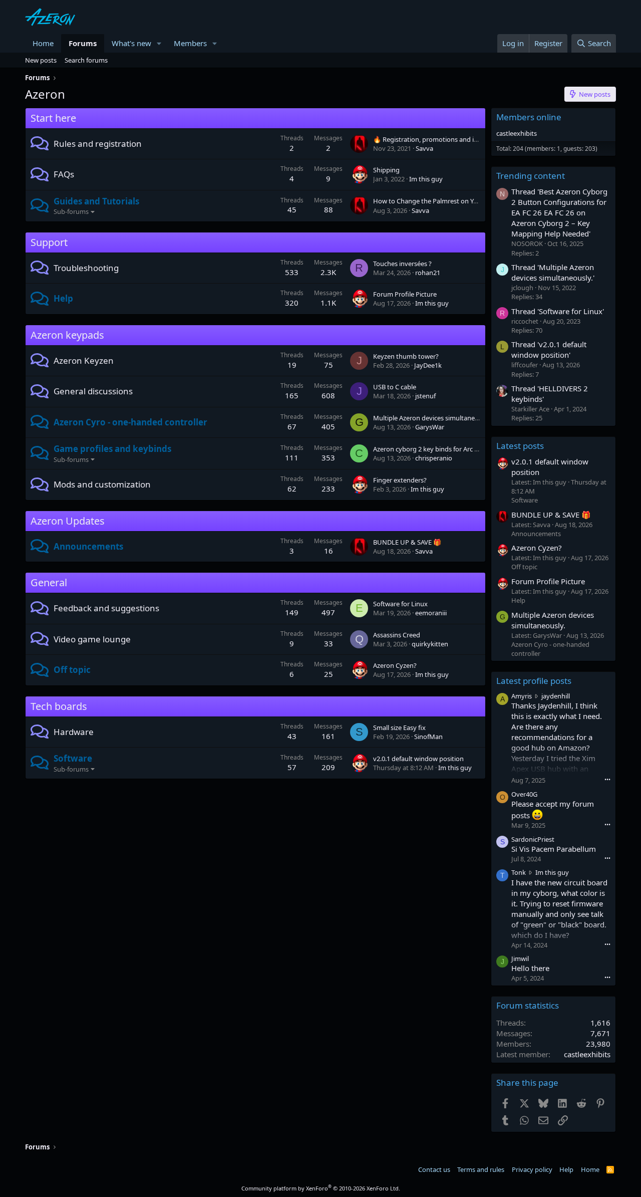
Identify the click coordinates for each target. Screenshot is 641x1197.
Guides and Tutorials (96, 201)
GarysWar (429, 426)
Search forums (86, 60)
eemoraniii (431, 612)
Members (190, 43)
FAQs (64, 174)
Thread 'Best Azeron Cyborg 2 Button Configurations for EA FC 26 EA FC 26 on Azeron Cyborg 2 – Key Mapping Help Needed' (559, 212)
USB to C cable (394, 386)
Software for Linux (400, 603)
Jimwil (520, 958)
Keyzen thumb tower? (406, 356)
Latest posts (520, 445)
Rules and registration (98, 143)
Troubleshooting (86, 268)
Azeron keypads (67, 335)
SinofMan (428, 736)
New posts (41, 60)
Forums (83, 43)
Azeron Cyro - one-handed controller (130, 422)
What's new (131, 43)
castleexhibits (516, 133)
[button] (159, 43)
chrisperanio (433, 457)
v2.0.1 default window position (418, 758)
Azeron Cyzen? (395, 665)
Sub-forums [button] (71, 211)
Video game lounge (92, 639)
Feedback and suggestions (106, 608)
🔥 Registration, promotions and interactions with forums (459, 139)
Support (49, 242)
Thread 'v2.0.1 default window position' (548, 349)
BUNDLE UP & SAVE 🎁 (407, 542)
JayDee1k (428, 365)
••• (607, 779)
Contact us (434, 1169)
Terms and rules (480, 1169)
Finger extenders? (400, 480)
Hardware (74, 732)
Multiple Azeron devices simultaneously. (432, 417)
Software (73, 758)
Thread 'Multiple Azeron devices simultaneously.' (552, 272)
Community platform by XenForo (320, 1188)
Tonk (518, 872)
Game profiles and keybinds (112, 448)
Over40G (524, 794)
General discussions (93, 391)
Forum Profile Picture (405, 294)
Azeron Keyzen (84, 360)
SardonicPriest (532, 839)
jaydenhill (555, 695)
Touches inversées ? (402, 263)
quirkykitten (430, 643)
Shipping (386, 169)
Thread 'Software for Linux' (557, 311)
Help (63, 298)
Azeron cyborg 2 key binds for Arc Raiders (434, 448)
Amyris (521, 695)
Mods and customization (102, 484)
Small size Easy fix (399, 727)
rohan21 (427, 272)
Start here (53, 118)
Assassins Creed (396, 634)
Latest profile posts (533, 680)
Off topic (72, 669)
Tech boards (59, 706)
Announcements (88, 546)
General (49, 582)
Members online (528, 117)
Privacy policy (532, 1169)
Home (43, 43)
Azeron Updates (68, 521)
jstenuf (425, 395)
